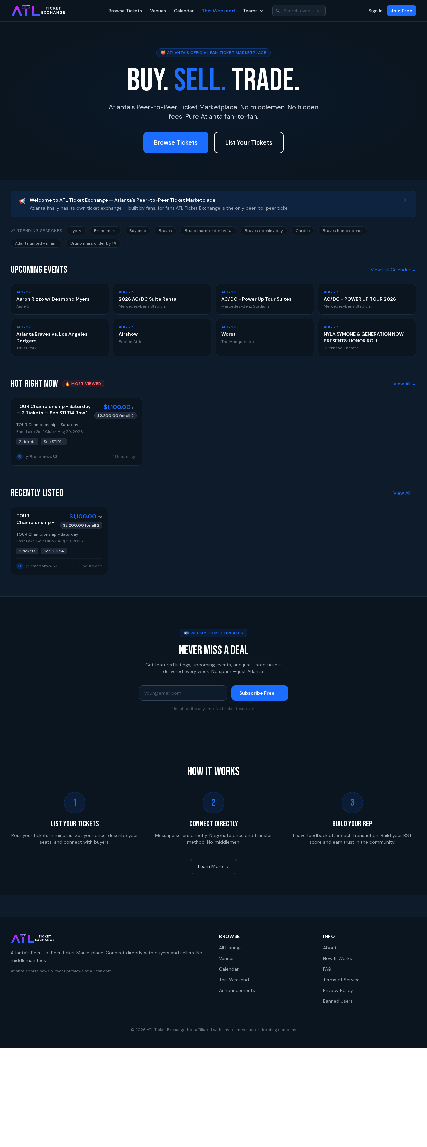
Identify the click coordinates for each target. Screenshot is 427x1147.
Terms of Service (341, 980)
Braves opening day (264, 230)
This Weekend (218, 11)
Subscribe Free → (259, 693)
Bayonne (137, 230)
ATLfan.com (101, 971)
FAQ (327, 969)
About (330, 948)
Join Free (401, 11)
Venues (158, 11)
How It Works (337, 958)
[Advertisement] (213, 1097)
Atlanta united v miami (36, 243)
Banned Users (338, 1001)
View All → (404, 384)
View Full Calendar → (393, 270)
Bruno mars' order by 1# (208, 230)
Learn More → (213, 866)
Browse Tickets (125, 11)
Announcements (237, 990)
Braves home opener (343, 230)
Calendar (184, 11)
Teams (250, 11)
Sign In (376, 11)
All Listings (230, 948)
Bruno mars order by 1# (93, 243)
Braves (165, 230)
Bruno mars (105, 230)
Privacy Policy (338, 990)
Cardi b (303, 230)
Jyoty (75, 230)
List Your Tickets (248, 142)
